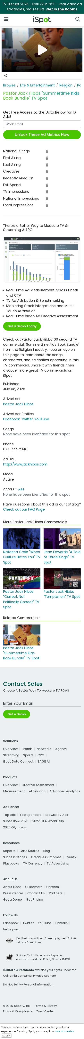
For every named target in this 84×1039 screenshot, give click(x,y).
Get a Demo (12, 899)
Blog (46, 851)
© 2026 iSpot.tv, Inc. (16, 1006)
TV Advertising (57, 863)
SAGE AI (44, 761)
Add (21, 489)
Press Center (13, 893)
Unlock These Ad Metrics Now (42, 134)
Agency (61, 749)
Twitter (27, 419)
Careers (52, 887)
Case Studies (29, 851)
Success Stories (15, 857)
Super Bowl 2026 (15, 821)
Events (70, 857)
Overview (10, 749)
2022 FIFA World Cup (48, 821)
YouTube (41, 419)
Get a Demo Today (22, 326)
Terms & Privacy (45, 1006)
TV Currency (32, 863)
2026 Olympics (14, 827)
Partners (55, 893)
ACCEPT (6, 1035)
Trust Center (45, 1011)
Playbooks (11, 863)
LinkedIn (61, 923)
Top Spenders (30, 815)
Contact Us (36, 893)
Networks (44, 749)
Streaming (11, 755)
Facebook (11, 419)
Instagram (11, 929)
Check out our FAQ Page (24, 509)
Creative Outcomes (46, 857)
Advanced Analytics (65, 791)
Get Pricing (34, 899)
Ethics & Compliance (17, 1011)
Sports (28, 755)
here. (53, 976)
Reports (9, 851)
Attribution (37, 791)
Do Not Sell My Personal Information (28, 984)
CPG (41, 755)
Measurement (14, 791)
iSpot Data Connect (18, 761)
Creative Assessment (38, 785)
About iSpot (12, 887)
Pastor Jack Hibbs (18, 404)
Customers (33, 887)
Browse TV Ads (56, 815)
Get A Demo (16, 714)
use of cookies (64, 1031)
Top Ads (9, 815)
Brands (27, 749)
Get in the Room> (62, 9)
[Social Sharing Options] (5, 76)
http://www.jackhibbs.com (25, 464)
